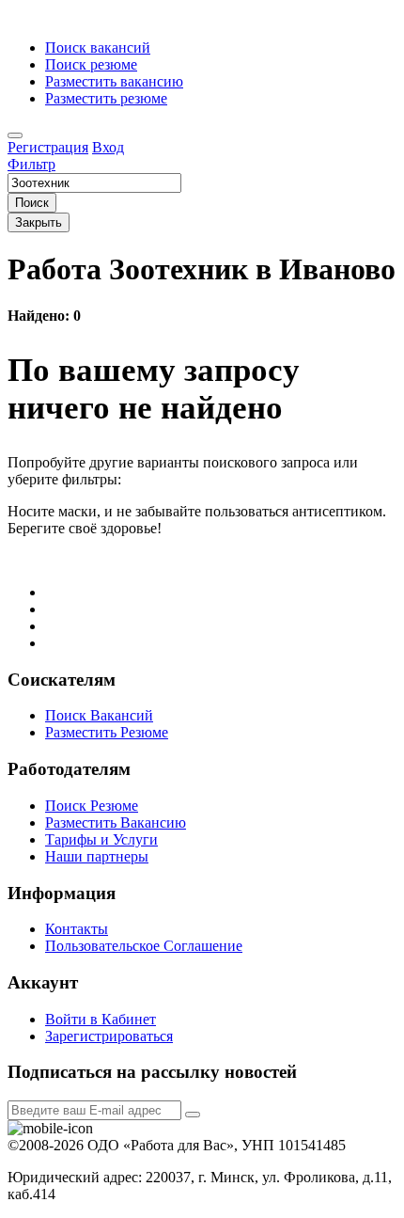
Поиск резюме (91, 64)
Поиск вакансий (97, 47)
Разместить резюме (106, 98)
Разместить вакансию (114, 81)
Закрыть (38, 222)
